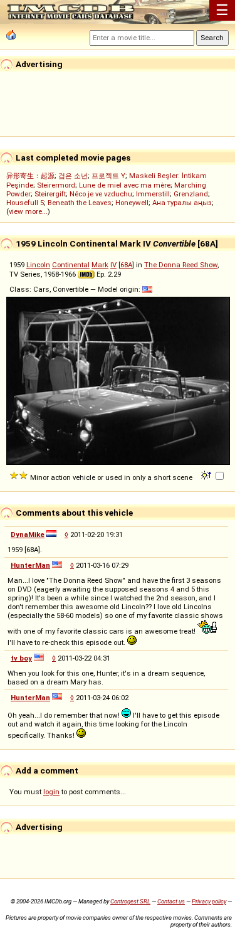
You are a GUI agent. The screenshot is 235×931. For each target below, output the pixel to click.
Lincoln (38, 264)
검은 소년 (73, 175)
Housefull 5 (25, 202)
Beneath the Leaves (80, 202)
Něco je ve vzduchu (101, 193)
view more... (28, 211)
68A (126, 264)
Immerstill (153, 193)
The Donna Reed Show (180, 264)
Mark (99, 264)
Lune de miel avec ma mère (124, 185)
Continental (71, 264)
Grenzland (191, 193)
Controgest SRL (130, 901)
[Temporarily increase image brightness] (207, 474)
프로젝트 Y (108, 175)
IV (113, 264)
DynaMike (27, 534)
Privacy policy (209, 901)
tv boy (21, 658)
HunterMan (30, 565)
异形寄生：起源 (30, 175)
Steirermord (56, 185)
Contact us (171, 901)
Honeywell (132, 202)
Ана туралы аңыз (182, 202)
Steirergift (50, 193)
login (51, 791)
